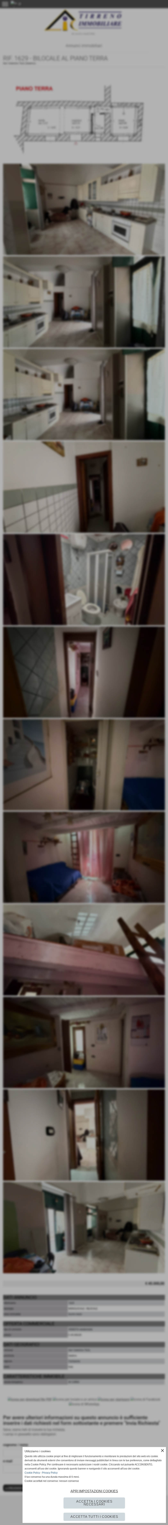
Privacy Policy (50, 1472)
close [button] (162, 1450)
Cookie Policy (32, 1472)
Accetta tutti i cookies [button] (94, 1516)
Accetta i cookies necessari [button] (94, 1503)
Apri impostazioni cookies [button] (94, 1491)
